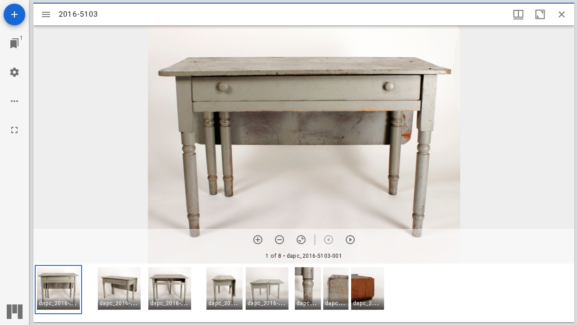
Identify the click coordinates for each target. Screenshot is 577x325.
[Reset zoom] (301, 240)
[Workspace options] (14, 101)
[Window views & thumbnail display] (518, 14)
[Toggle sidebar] (46, 14)
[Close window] (561, 14)
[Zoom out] (279, 240)
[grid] (303, 293)
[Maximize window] (540, 14)
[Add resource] (14, 14)
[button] (58, 289)
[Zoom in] (258, 240)
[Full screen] (14, 130)
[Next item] (350, 240)
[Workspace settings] (14, 72)
